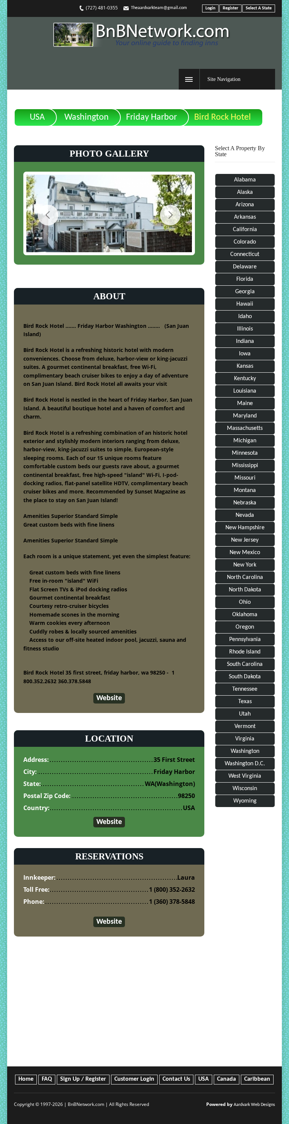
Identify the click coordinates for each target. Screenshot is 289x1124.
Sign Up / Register (83, 1079)
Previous (48, 215)
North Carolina (245, 577)
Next (170, 215)
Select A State (259, 8)
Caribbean (257, 1079)
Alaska (245, 192)
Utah (245, 714)
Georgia (245, 292)
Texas (245, 702)
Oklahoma (244, 615)
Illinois (245, 329)
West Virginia (244, 776)
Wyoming (245, 801)
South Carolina (245, 664)
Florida (244, 279)
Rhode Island (244, 652)
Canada (226, 1079)
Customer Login (134, 1079)
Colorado (245, 242)
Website (109, 698)
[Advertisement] (245, 938)
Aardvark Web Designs (254, 1105)
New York (244, 565)
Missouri (245, 478)
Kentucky (245, 379)
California (245, 230)
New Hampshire (245, 528)
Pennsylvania (245, 640)
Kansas (245, 366)
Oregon (245, 627)
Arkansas (245, 217)
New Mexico (245, 553)
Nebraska (244, 503)
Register (230, 8)
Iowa (245, 354)
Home (25, 1079)
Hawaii (244, 304)
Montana (245, 490)
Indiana (245, 341)
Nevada (245, 515)
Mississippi (245, 466)
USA (37, 117)
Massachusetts (245, 428)
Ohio (245, 602)
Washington (86, 117)
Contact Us (176, 1079)
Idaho (245, 317)
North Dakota (245, 590)
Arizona (245, 205)
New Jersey (245, 540)
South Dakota (245, 677)
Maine (245, 404)
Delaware (245, 267)
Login (210, 8)
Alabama (245, 180)
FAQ (47, 1079)
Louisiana (244, 391)
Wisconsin (245, 789)
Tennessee (244, 689)
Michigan (244, 441)
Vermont (245, 726)
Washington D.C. (245, 764)
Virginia (244, 739)
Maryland (245, 416)
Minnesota (245, 453)
